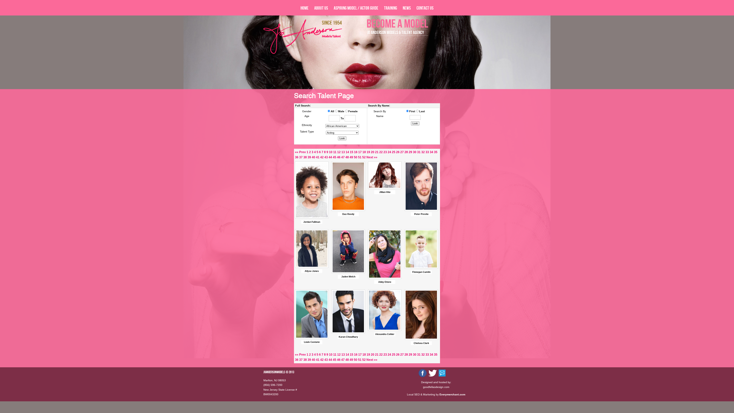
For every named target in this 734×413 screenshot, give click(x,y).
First (412, 111)
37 (301, 157)
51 (359, 157)
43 (326, 157)
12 (339, 152)
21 (376, 152)
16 (355, 152)
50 (355, 157)
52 (364, 157)
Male (341, 111)
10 (330, 152)
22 (381, 152)
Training (390, 8)
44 (330, 157)
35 (435, 152)
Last (422, 111)
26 (397, 152)
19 (368, 152)
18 (364, 152)
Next (369, 157)
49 (351, 157)
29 (410, 152)
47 (343, 157)
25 (393, 152)
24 (389, 152)
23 (385, 152)
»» (375, 157)
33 (427, 152)
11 (334, 152)
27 (402, 152)
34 (431, 152)
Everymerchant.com (452, 394)
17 (360, 152)
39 (309, 157)
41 (317, 157)
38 (305, 157)
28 (406, 152)
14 (347, 152)
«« (296, 152)
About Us (321, 8)
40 (313, 157)
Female (353, 111)
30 (414, 152)
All (332, 111)
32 (423, 152)
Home (304, 8)
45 (334, 157)
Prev (302, 152)
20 (372, 152)
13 (343, 152)
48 (347, 157)
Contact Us (425, 8)
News (407, 8)
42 (322, 157)
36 (296, 157)
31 (419, 152)
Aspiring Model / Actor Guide (356, 8)
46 (338, 157)
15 (351, 152)
